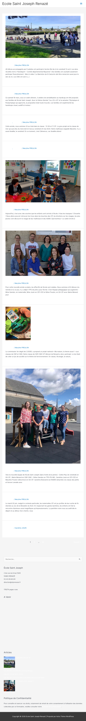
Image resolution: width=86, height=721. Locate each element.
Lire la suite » (10, 81)
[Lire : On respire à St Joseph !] (42, 181)
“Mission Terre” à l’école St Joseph (27, 344)
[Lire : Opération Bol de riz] (42, 37)
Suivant (77, 542)
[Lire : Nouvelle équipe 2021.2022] (42, 253)
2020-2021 (9, 471)
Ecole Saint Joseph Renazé (25, 3)
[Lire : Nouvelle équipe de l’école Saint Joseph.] (42, 416)
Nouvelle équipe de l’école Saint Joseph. (30, 467)
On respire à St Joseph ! (20, 206)
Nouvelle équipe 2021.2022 (22, 279)
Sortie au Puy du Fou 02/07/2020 (26, 524)
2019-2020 (9, 347)
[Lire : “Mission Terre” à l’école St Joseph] (18, 323)
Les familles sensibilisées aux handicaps (30, 90)
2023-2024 (9, 65)
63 (43, 542)
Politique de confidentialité (51, 706)
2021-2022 (9, 210)
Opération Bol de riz (18, 61)
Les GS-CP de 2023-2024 (21, 119)
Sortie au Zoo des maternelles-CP (26, 496)
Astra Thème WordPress (65, 716)
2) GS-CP (8, 122)
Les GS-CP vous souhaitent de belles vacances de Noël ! (41, 145)
